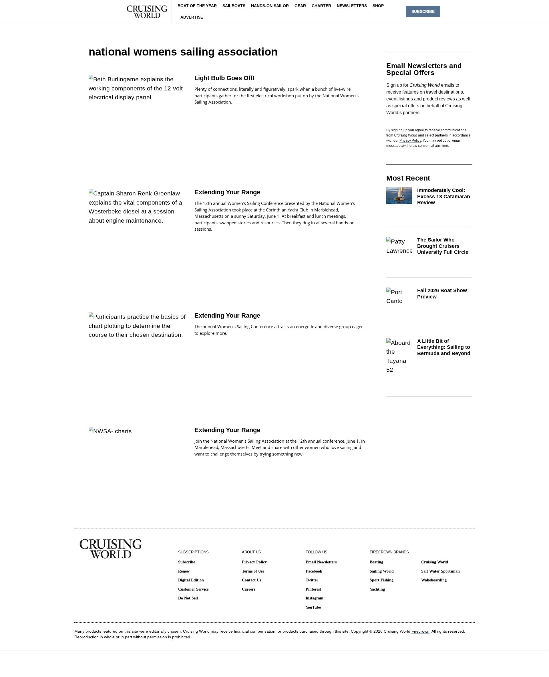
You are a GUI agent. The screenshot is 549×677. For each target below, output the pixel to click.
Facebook (314, 571)
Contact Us (251, 580)
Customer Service (193, 589)
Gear (300, 5)
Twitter (312, 580)
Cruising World (434, 562)
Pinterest (313, 589)
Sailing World (382, 571)
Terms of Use (253, 571)
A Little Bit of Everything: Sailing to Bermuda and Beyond (443, 347)
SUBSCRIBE (423, 11)
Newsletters (352, 5)
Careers (248, 589)
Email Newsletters (321, 562)
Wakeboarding (434, 580)
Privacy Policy (410, 140)
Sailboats (233, 5)
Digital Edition (191, 580)
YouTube (313, 607)
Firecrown (420, 631)
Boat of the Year (197, 5)
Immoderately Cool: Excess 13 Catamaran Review (443, 196)
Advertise (191, 17)
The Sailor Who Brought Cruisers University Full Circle (442, 246)
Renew (184, 571)
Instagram (314, 598)
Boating (376, 562)
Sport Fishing (381, 580)
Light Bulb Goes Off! (224, 78)
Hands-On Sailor (270, 5)
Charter (321, 5)
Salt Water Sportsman (440, 571)
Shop (378, 5)
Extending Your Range (227, 192)
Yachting (377, 589)
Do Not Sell (188, 598)
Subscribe (186, 562)
